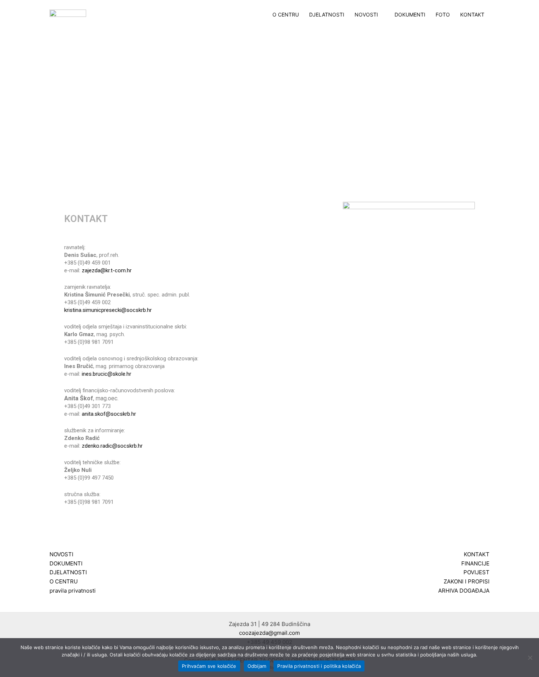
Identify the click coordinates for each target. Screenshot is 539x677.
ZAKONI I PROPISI (466, 581)
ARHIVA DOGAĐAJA (463, 590)
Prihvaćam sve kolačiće (209, 666)
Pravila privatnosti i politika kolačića (319, 666)
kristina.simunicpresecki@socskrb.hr (108, 310)
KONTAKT (472, 15)
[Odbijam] (530, 657)
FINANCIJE (475, 563)
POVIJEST (476, 572)
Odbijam (257, 666)
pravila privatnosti (73, 590)
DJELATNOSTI (326, 15)
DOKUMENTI (410, 15)
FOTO (443, 15)
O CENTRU (285, 15)
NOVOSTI (366, 15)
